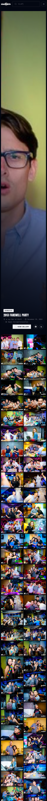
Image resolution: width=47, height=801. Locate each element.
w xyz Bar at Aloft (14, 319)
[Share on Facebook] (35, 326)
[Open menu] (43, 4)
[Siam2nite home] (6, 4)
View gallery (23, 327)
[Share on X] (41, 326)
